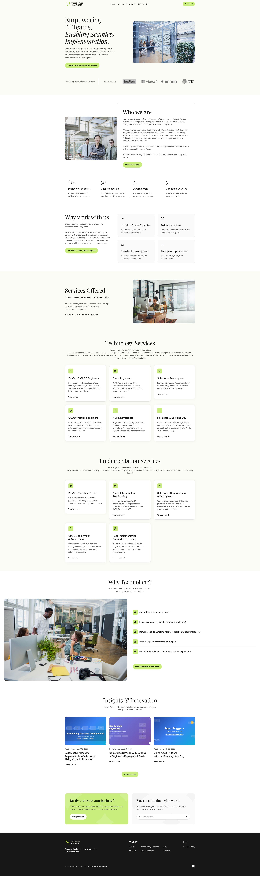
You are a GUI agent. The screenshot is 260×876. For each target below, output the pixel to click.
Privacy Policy (189, 847)
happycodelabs (102, 866)
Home (113, 4)
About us (121, 4)
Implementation (147, 851)
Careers (141, 4)
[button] (131, 4)
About (131, 847)
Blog (147, 4)
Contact (167, 851)
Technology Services (150, 847)
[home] (74, 4)
